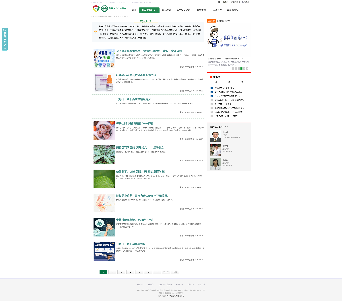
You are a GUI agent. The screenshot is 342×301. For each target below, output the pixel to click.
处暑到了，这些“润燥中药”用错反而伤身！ (141, 171)
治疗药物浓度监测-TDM (224, 88)
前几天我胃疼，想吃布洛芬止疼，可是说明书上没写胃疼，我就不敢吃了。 (145, 200)
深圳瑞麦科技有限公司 (175, 295)
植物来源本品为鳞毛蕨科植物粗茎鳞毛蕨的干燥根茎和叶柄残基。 (141, 152)
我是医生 (247, 2)
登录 (234, 2)
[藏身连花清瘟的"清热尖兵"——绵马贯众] (104, 154)
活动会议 (217, 10)
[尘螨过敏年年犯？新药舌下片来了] (104, 227)
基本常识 (125, 16)
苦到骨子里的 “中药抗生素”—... (227, 96)
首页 (134, 10)
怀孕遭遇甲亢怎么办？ (217, 58)
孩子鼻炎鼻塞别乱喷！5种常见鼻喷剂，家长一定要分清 (149, 51)
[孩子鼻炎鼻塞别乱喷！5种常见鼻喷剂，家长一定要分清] (104, 58)
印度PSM (190, 284)
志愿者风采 (232, 10)
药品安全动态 (183, 10)
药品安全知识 (149, 10)
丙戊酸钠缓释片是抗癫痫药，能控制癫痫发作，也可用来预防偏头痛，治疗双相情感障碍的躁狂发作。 (155, 103)
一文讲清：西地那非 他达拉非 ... (228, 116)
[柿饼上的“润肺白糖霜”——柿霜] (104, 130)
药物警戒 (201, 10)
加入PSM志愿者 (165, 284)
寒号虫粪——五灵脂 (223, 104)
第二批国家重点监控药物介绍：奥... (229, 108)
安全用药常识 (114, 16)
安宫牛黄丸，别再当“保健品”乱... (228, 92)
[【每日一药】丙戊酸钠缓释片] (104, 106)
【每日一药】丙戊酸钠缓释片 (133, 99)
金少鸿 (225, 132)
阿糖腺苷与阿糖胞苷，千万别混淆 (229, 112)
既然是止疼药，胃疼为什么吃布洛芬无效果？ (143, 196)
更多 (226, 127)
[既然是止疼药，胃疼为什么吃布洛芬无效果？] (104, 203)
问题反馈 (201, 284)
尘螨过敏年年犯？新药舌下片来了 (136, 220)
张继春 (225, 146)
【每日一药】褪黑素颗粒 (131, 244)
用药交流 (166, 10)
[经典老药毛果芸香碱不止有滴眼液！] (104, 82)
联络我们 (151, 284)
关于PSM (140, 284)
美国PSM (179, 284)
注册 (238, 2)
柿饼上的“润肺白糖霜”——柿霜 (134, 123)
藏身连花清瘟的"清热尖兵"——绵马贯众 (140, 147)
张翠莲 (225, 160)
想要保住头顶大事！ (224, 21)
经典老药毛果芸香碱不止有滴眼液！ (137, 75)
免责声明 (140, 290)
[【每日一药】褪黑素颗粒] (104, 251)
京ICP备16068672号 (197, 290)
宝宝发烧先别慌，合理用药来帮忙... (229, 100)
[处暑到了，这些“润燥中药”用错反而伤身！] (104, 179)
